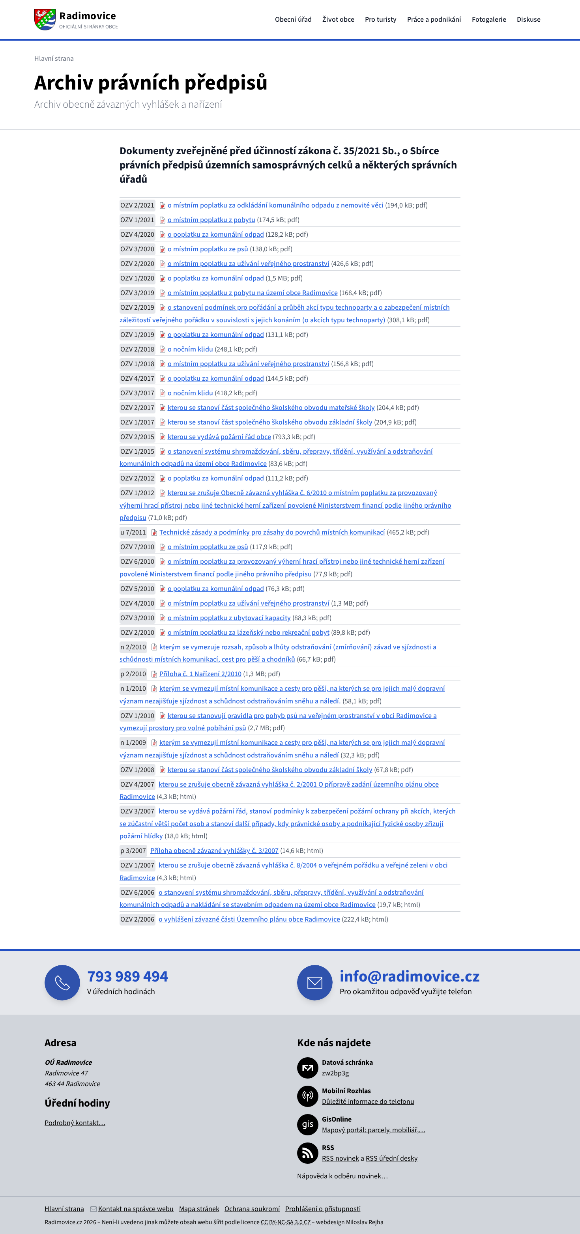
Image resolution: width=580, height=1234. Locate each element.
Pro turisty (381, 19)
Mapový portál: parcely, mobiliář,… (373, 1130)
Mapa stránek (199, 1209)
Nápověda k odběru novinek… (342, 1176)
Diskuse (529, 19)
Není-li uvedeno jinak (130, 1222)
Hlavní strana (64, 1209)
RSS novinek (340, 1158)
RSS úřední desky (391, 1158)
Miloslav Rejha (365, 1222)
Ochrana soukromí (252, 1209)
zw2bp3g (335, 1073)
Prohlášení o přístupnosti (323, 1209)
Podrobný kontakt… (75, 1123)
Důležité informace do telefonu (368, 1102)
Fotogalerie (489, 19)
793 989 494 (127, 976)
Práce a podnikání (434, 19)
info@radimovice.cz (410, 976)
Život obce (338, 19)
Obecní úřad (293, 19)
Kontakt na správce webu (136, 1209)
